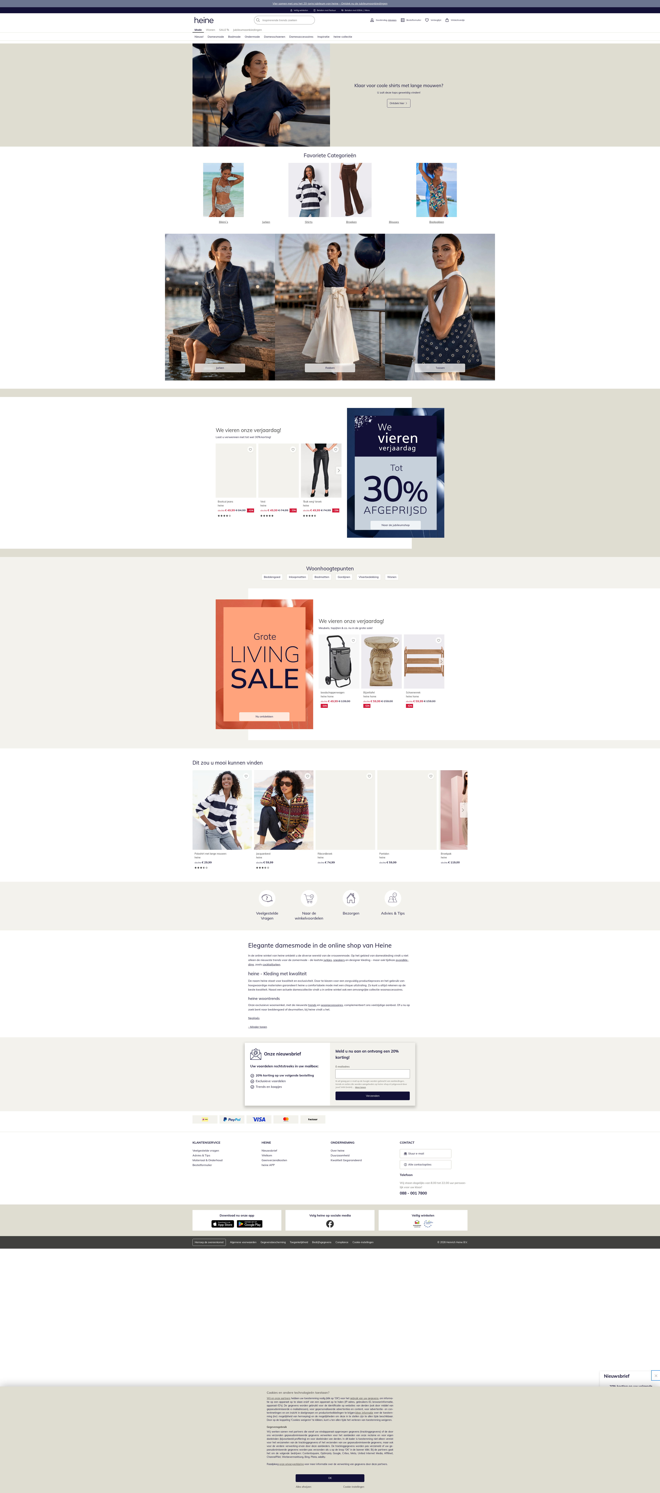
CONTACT (407, 1142)
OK (330, 1478)
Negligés (254, 1018)
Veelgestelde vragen (205, 1150)
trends (312, 1005)
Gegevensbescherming (273, 1242)
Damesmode (216, 36)
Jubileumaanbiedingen (247, 29)
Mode (198, 29)
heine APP (268, 1165)
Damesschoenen (274, 36)
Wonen (210, 29)
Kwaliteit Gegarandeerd (346, 1160)
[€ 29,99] (222, 810)
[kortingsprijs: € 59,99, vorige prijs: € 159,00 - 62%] (381, 661)
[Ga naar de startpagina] (204, 20)
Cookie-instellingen (353, 1486)
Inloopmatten (297, 577)
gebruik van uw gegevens (364, 1398)
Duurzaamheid (340, 1155)
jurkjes (328, 960)
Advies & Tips (201, 1155)
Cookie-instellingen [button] (363, 1242)
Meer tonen (360, 1087)
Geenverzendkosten (274, 1160)
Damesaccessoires (301, 36)
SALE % (224, 29)
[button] (339, 470)
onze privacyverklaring (291, 1464)
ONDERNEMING (342, 1142)
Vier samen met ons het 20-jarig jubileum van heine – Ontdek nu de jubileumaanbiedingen (330, 3)
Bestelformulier (202, 1165)
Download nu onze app (237, 1215)
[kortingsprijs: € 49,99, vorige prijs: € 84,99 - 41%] (236, 471)
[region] (330, 1439)
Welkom (267, 1155)
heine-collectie (343, 36)
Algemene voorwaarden (243, 1242)
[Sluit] (656, 1375)
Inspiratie (323, 36)
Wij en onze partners (278, 1398)
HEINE (266, 1142)
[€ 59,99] (284, 810)
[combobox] (292, 20)
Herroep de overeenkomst (209, 1242)
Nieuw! (199, 36)
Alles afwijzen (303, 1486)
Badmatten (322, 577)
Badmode (234, 36)
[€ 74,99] (345, 810)
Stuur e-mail (416, 1154)
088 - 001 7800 (413, 1193)
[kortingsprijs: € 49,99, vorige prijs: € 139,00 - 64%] (339, 661)
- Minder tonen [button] (257, 1026)
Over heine (337, 1150)
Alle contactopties (419, 1164)
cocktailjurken (271, 964)
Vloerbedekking (369, 577)
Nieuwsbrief (269, 1150)
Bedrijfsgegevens (321, 1242)
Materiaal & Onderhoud (207, 1160)
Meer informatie (364, 1412)
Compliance (342, 1242)
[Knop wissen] (311, 20)
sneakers (339, 960)
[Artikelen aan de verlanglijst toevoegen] (250, 449)
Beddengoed (272, 577)
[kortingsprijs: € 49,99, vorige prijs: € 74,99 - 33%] (278, 471)
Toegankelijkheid (299, 1242)
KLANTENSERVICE (206, 1142)
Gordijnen (344, 577)
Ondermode (252, 36)
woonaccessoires (332, 1005)
